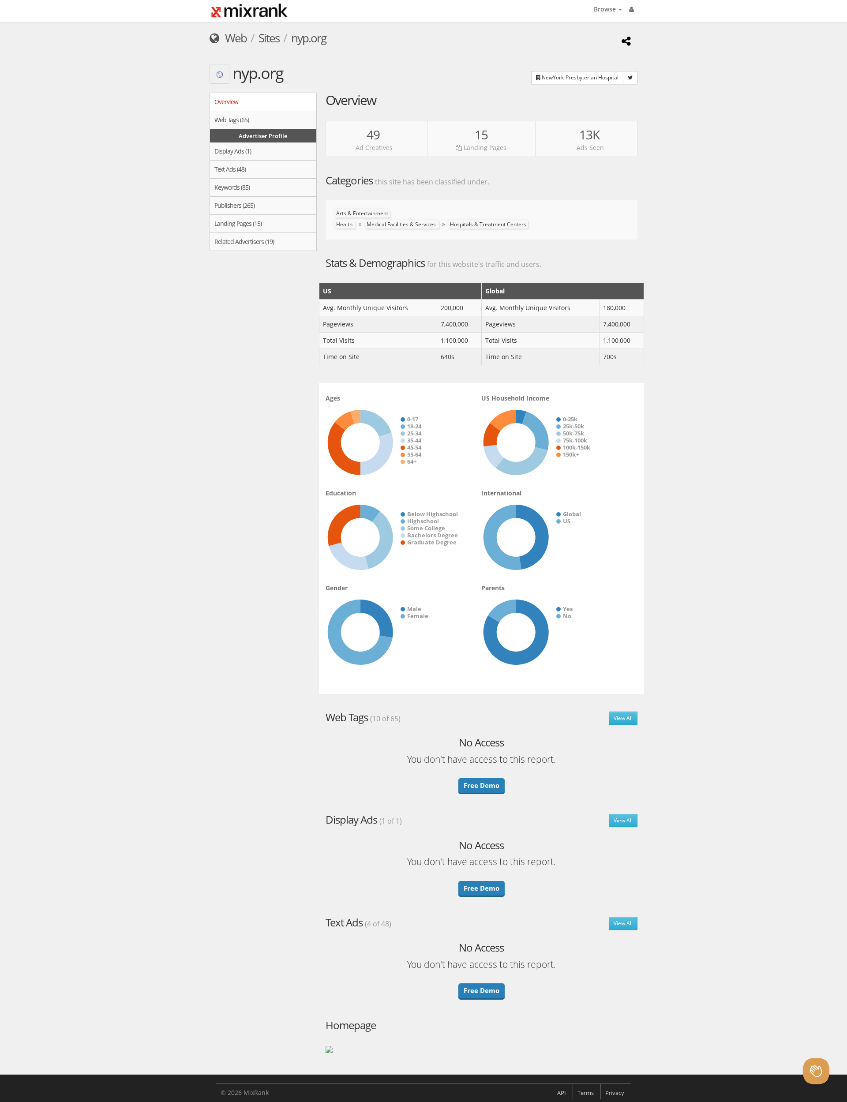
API (561, 1093)
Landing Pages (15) (238, 223)
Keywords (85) (232, 187)
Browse (606, 9)
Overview (226, 101)
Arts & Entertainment (362, 213)
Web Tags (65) (231, 120)
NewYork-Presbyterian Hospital (579, 77)
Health (345, 224)
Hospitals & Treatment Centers (488, 224)
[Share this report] (625, 41)
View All (623, 718)
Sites (269, 38)
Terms (585, 1093)
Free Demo (481, 785)
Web (235, 38)
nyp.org (308, 38)
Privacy (614, 1093)
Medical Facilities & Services (402, 224)
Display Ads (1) (232, 151)
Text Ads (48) (230, 169)
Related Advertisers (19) (244, 241)
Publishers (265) (234, 205)
